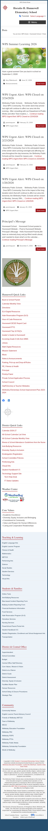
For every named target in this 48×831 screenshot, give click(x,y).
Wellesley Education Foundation (13, 728)
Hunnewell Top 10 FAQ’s (12, 331)
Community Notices (9, 710)
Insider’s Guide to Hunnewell (13, 335)
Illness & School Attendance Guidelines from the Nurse (23, 442)
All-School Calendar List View (14, 434)
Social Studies (7, 568)
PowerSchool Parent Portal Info (13, 626)
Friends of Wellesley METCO (12, 718)
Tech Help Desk (10, 477)
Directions (6, 308)
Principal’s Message (14, 221)
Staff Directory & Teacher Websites (16, 386)
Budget (4, 659)
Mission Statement (9, 351)
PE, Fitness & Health (10, 366)
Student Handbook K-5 (11, 470)
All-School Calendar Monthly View (15, 438)
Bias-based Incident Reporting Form (15, 601)
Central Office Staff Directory (12, 663)
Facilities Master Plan (9, 684)
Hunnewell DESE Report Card (14, 323)
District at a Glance (9, 670)
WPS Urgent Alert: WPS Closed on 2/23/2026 (23, 138)
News (39, 246)
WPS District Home (25, 2)
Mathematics (6, 553)
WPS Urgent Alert (12, 126)
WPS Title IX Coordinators (19, 786)
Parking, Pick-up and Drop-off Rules (16, 362)
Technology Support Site (12, 474)
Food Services (7, 612)
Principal (5, 370)
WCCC (4, 725)
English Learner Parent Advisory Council (16, 714)
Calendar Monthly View (11, 304)
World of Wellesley (8, 750)
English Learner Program (11, 546)
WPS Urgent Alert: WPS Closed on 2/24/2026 (23, 96)
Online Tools (6, 594)
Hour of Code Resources (12, 319)
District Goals (6, 674)
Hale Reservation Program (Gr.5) (15, 315)
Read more (41, 83)
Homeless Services (9, 619)
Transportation (7, 637)
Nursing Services (8, 623)
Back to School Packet (11, 300)
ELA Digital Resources (11, 312)
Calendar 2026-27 (9, 431)
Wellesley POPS (8, 735)
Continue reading (17, 240)
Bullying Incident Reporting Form (13, 605)
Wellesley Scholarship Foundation (14, 746)
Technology (6, 575)
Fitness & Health (8, 550)
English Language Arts (10, 543)
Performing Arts (8, 462)
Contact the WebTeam (29, 765)
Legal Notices (24, 815)
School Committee (8, 656)
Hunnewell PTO (8, 327)
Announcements (11, 83)
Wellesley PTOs (7, 739)
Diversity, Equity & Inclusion (13, 450)
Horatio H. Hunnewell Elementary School (26, 10)
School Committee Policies (13, 458)
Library (5, 343)
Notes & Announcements (12, 359)
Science (5, 564)
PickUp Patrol (7, 374)
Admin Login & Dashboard (27, 817)
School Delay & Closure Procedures (14, 692)
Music (4, 355)
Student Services (8, 571)
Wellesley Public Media (10, 743)
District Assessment (9, 677)
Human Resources (8, 688)
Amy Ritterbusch (11, 80)
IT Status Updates (11, 481)
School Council (8, 382)
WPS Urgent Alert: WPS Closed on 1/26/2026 (23, 180)
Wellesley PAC (7, 732)
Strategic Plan (7, 695)
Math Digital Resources (11, 347)
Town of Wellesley (8, 721)
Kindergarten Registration (12, 454)
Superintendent (7, 652)
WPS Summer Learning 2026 (19, 44)
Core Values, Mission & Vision (12, 666)
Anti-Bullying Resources (11, 446)
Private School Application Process (16, 378)
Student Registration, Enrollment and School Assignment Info (23, 633)
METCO (5, 557)
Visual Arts (6, 466)
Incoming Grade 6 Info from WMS (15, 339)
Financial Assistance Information (13, 608)
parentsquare (10, 122)
